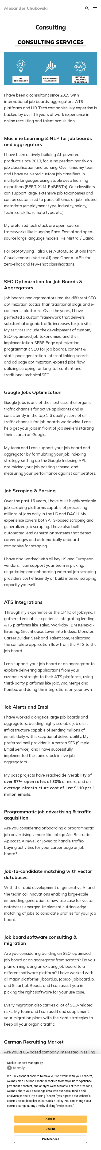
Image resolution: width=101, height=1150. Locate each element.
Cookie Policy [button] (54, 1101)
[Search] (86, 8)
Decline (50, 1129)
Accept (50, 1118)
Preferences (50, 1139)
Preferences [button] (64, 1106)
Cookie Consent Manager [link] (23, 1063)
